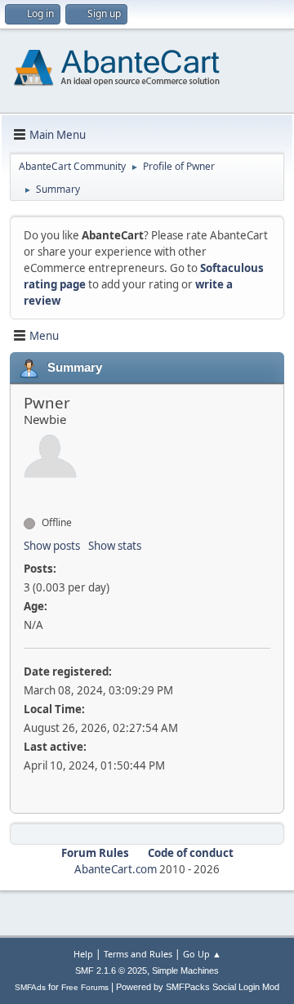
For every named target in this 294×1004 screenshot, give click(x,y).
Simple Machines (185, 970)
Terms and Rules (138, 954)
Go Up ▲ (202, 954)
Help (83, 954)
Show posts (52, 545)
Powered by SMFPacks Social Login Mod (197, 987)
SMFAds (30, 987)
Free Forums (85, 987)
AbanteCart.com (115, 869)
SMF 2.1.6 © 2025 (111, 970)
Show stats (114, 545)
